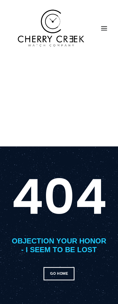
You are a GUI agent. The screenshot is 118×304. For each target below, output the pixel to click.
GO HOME (59, 273)
